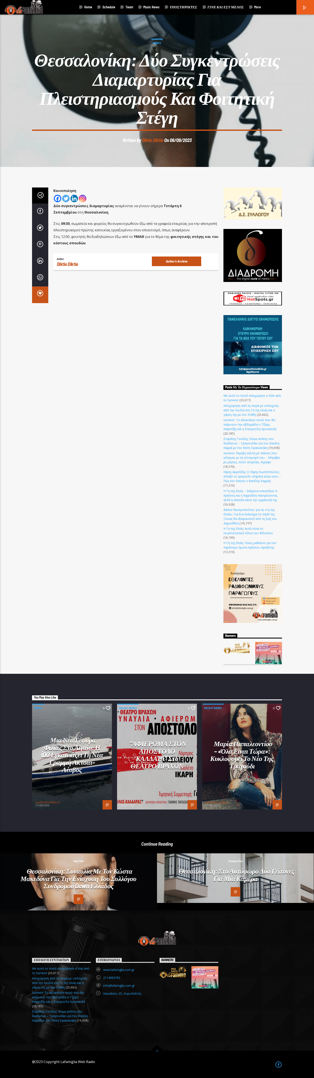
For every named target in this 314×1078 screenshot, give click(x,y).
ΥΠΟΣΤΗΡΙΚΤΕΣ (183, 7)
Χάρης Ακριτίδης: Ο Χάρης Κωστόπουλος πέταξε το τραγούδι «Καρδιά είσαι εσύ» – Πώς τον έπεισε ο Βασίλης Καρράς (252, 476)
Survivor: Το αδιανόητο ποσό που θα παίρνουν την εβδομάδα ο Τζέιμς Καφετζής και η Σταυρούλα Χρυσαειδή (249, 424)
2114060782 (111, 978)
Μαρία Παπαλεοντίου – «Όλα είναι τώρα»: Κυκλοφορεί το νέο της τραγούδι (242, 754)
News (157, 43)
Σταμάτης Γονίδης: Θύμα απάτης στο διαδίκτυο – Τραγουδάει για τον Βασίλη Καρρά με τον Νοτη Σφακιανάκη (251, 443)
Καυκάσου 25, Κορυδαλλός (122, 993)
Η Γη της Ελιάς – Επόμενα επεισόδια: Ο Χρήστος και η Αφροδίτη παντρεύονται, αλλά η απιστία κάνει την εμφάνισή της (250, 495)
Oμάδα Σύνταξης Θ (47, 802)
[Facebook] (57, 198)
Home (88, 7)
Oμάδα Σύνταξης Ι (131, 802)
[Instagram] (82, 198)
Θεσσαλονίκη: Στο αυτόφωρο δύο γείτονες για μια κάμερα (236, 874)
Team (129, 7)
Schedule (108, 7)
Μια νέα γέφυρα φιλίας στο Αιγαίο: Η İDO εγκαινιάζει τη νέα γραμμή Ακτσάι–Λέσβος (72, 754)
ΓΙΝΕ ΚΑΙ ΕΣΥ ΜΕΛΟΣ (225, 7)
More (257, 7)
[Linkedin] (74, 198)
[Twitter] (66, 198)
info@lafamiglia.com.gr (119, 986)
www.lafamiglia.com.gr (118, 970)
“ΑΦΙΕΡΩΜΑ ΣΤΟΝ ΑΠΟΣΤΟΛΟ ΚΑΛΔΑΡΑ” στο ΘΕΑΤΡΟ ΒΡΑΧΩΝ (158, 754)
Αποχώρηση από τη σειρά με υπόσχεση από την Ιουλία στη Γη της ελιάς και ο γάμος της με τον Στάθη (251, 410)
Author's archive (177, 261)
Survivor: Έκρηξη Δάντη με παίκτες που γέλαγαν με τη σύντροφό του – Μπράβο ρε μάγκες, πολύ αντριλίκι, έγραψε (251, 457)
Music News (151, 7)
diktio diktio (152, 140)
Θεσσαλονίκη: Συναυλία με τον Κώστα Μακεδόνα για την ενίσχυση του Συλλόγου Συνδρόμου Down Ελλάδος (78, 878)
